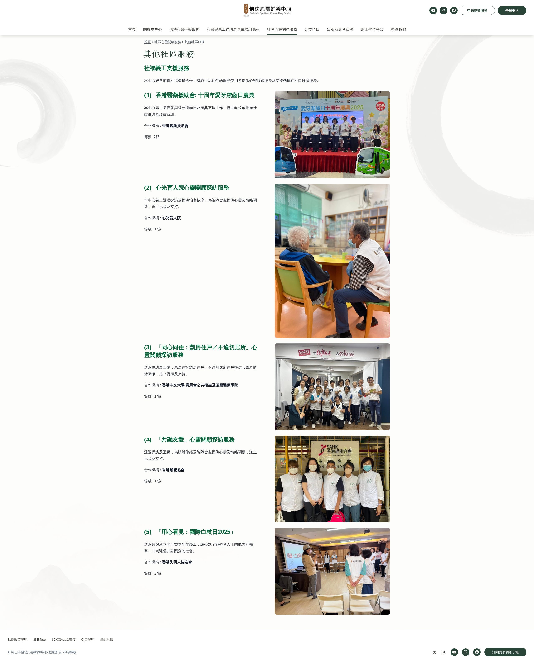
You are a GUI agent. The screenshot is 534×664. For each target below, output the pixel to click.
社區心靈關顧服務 (282, 29)
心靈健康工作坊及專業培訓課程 (233, 29)
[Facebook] (454, 10)
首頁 (132, 29)
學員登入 (512, 10)
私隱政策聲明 (18, 639)
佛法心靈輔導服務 (184, 29)
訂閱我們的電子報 (505, 652)
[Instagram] (443, 10)
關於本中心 (152, 29)
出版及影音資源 (340, 29)
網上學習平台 (372, 29)
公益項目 (312, 29)
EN (443, 652)
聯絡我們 (398, 29)
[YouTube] (433, 10)
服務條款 (40, 639)
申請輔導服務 (477, 10)
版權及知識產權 (64, 639)
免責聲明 (87, 639)
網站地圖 (106, 639)
